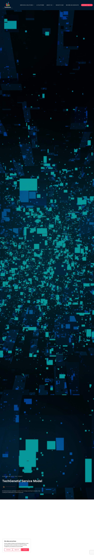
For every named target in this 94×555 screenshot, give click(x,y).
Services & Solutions (26, 5)
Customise (8, 549)
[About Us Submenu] (53, 5)
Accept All (25, 549)
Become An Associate (72, 5)
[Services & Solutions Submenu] (34, 5)
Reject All (17, 549)
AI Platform (40, 5)
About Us (49, 5)
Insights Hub (59, 5)
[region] (17, 545)
